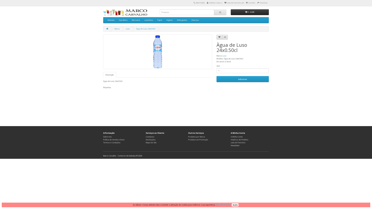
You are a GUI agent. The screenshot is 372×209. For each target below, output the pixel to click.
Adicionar (242, 79)
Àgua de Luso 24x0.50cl (145, 29)
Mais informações (223, 205)
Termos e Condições (111, 142)
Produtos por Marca (196, 137)
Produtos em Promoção (198, 139)
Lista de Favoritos (238, 142)
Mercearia (136, 20)
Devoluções (150, 139)
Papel (159, 20)
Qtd (218, 66)
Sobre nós (107, 137)
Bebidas (111, 20)
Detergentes (182, 20)
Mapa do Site (151, 142)
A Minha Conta (237, 137)
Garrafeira (123, 20)
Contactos (150, 137)
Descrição (109, 75)
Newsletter (235, 145)
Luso (128, 29)
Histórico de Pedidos (239, 139)
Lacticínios (148, 20)
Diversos (195, 20)
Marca (117, 29)
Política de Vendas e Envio (114, 139)
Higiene (169, 20)
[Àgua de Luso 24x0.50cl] (157, 52)
